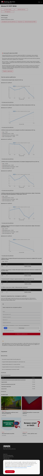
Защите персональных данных (21, 467)
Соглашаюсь (10, 471)
